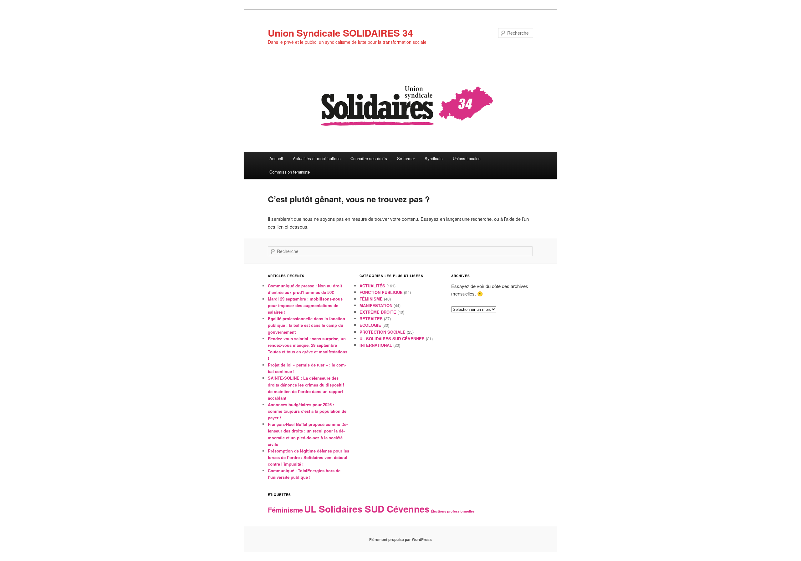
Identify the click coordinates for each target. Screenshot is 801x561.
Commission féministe (289, 172)
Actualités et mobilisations (317, 158)
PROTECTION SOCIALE (383, 332)
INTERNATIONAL (376, 345)
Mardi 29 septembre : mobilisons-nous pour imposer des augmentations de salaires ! (305, 305)
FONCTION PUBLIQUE (381, 292)
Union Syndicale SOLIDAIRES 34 (340, 32)
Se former (406, 158)
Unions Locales (467, 158)
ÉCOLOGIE (370, 325)
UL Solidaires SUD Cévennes (367, 508)
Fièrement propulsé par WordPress (400, 539)
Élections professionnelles (453, 511)
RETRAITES (371, 318)
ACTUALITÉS (372, 286)
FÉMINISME (371, 299)
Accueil (276, 158)
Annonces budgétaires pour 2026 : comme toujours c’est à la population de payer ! (307, 411)
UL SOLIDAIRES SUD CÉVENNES (392, 338)
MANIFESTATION (376, 305)
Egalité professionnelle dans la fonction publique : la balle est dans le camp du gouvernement (306, 325)
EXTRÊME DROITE (378, 312)
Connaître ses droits (368, 158)
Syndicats (434, 158)
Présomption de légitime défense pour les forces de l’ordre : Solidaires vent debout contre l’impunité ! (308, 457)
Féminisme (285, 510)
